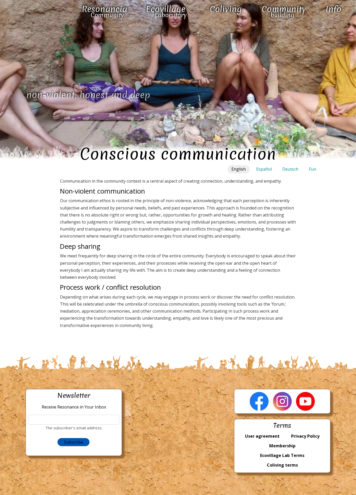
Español (264, 169)
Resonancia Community (104, 11)
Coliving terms (282, 465)
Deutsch (290, 169)
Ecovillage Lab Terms (282, 455)
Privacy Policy (305, 436)
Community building (284, 11)
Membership (282, 446)
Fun (312, 169)
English (238, 169)
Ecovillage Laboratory (166, 11)
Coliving (226, 9)
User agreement (262, 436)
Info (333, 9)
